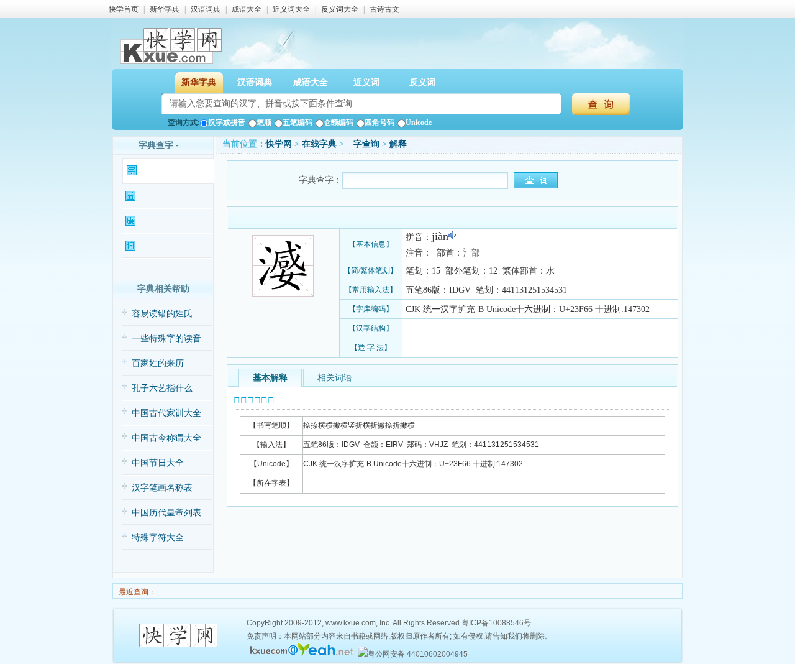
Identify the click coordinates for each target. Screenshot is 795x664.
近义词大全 (291, 9)
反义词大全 (339, 9)
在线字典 (319, 144)
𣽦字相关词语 (160, 246)
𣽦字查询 (363, 144)
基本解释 (270, 377)
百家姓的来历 (158, 363)
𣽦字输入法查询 (164, 196)
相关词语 (334, 377)
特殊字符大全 (158, 537)
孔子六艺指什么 (162, 388)
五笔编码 (297, 122)
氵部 (471, 252)
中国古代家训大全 (166, 413)
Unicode (419, 122)
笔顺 (264, 122)
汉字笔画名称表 (162, 487)
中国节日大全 (158, 463)
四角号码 (379, 122)
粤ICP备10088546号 (496, 623)
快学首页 (124, 9)
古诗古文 (384, 9)
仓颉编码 (338, 122)
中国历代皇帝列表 (166, 512)
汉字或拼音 (226, 122)
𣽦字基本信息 (162, 170)
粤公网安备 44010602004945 (418, 654)
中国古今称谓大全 (166, 438)
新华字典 (164, 9)
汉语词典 (205, 9)
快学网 (279, 144)
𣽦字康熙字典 (160, 221)
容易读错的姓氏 (162, 313)
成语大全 (246, 9)
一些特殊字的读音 (166, 338)
